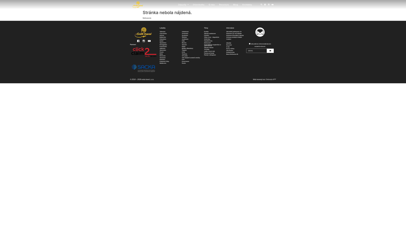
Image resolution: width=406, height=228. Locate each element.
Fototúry (206, 35)
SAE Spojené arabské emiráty (191, 57)
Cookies (228, 39)
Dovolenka (198, 4)
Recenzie (224, 4)
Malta (161, 54)
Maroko (184, 43)
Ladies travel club (209, 51)
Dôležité (228, 43)
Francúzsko (163, 46)
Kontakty (247, 4)
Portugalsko (163, 44)
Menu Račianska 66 (232, 54)
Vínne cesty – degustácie (211, 37)
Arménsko (185, 33)
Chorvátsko (163, 33)
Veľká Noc (207, 39)
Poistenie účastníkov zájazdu (235, 35)
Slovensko (163, 50)
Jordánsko (185, 39)
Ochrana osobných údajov (234, 37)
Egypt (183, 46)
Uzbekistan (185, 31)
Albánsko (162, 48)
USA (183, 59)
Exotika (206, 31)
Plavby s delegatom (210, 55)
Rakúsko (162, 59)
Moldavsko (163, 63)
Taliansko (162, 31)
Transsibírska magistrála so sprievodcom (212, 45)
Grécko (162, 35)
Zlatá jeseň (207, 43)
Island (161, 41)
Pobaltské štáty (164, 61)
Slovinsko (163, 57)
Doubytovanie (230, 52)
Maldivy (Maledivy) (187, 48)
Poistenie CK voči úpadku (234, 33)
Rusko (184, 63)
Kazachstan (185, 61)
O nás (212, 4)
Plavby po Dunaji (209, 53)
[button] (262, 4)
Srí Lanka (185, 56)
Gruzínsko (185, 35)
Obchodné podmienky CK (234, 31)
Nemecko (162, 56)
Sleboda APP (271, 79)
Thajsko (184, 50)
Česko (162, 52)
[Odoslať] (270, 51)
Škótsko (184, 37)
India (183, 41)
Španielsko (163, 43)
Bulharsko (163, 37)
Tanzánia (184, 54)
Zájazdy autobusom (210, 33)
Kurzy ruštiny (230, 48)
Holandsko (163, 39)
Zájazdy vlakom (208, 47)
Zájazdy (182, 4)
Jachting (206, 49)
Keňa (183, 52)
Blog (235, 4)
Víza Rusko (229, 50)
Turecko (184, 44)
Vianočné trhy (208, 41)
